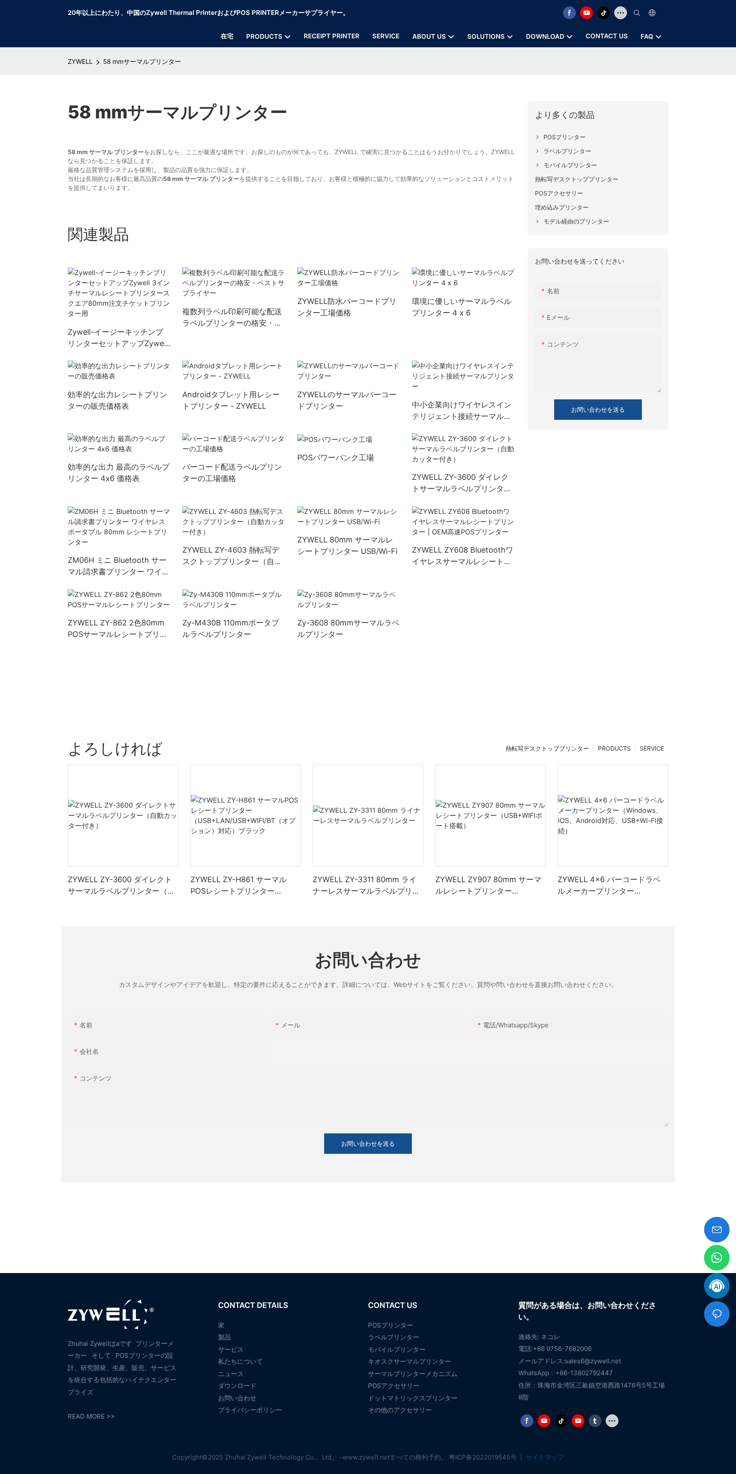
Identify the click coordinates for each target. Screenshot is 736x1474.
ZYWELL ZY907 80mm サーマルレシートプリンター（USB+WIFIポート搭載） (488, 886)
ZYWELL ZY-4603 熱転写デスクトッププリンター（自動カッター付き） (232, 556)
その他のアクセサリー (400, 1410)
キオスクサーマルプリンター (409, 1361)
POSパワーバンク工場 (335, 457)
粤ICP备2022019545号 (483, 1457)
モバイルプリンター (397, 1349)
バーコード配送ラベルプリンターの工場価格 (232, 472)
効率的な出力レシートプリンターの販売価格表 (117, 400)
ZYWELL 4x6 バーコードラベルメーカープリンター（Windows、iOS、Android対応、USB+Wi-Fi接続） (610, 886)
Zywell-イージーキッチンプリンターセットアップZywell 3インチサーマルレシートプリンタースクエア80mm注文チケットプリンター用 (117, 338)
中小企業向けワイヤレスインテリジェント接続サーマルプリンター (462, 411)
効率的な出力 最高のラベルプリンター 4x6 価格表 (119, 472)
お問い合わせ (237, 1398)
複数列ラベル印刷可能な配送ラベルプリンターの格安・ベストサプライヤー (232, 318)
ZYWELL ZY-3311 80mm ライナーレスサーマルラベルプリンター (366, 886)
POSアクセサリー (394, 1386)
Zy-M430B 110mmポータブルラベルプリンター (230, 628)
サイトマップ (544, 1457)
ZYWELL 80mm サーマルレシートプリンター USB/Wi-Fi (347, 545)
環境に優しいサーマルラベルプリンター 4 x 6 (462, 307)
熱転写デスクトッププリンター (547, 748)
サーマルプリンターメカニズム (412, 1374)
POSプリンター (390, 1325)
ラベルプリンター (393, 1337)
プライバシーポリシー (250, 1410)
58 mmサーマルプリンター (142, 61)
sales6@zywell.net (593, 1361)
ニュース (231, 1374)
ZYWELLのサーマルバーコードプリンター (347, 400)
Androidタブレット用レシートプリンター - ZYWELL (231, 400)
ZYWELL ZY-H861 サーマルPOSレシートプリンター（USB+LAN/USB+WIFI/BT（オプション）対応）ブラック (244, 886)
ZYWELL (80, 61)
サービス (231, 1349)
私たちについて (240, 1361)
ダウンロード (237, 1386)
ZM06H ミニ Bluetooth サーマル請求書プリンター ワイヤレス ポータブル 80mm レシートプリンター (119, 566)
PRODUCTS (614, 748)
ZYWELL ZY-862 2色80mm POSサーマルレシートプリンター (117, 629)
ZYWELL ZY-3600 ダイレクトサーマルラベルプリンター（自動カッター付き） (462, 483)
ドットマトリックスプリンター (412, 1398)
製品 (224, 1337)
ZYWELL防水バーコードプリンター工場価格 (347, 307)
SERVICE (652, 748)
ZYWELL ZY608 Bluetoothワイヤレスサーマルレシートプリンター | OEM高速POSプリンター (462, 556)
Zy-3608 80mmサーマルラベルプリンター (348, 628)
